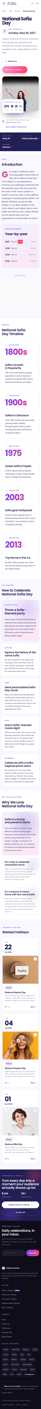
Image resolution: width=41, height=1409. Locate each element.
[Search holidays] (32, 3)
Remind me (12, 61)
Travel (19, 1374)
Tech (11, 1374)
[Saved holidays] (37, 3)
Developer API (20, 1212)
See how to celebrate (13, 70)
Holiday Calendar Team (13, 122)
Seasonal (23, 1369)
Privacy (18, 1405)
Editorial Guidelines (8, 1405)
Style (4, 1374)
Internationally (29, 138)
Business (26, 1349)
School (14, 1369)
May (10, 11)
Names (6, 147)
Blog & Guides (7, 1337)
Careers (35, 1349)
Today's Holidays (10, 1290)
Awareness (15, 1349)
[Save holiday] (35, 959)
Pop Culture (15, 1364)
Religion (5, 1369)
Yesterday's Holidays (9, 1299)
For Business (6, 1328)
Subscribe (32, 1253)
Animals (5, 1349)
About (4, 1319)
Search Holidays (7, 1307)
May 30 (17, 11)
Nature (5, 1364)
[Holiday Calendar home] (12, 3)
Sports (32, 1369)
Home (4, 11)
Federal (14, 1354)
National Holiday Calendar (11, 1303)
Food (22, 1354)
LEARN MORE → (7, 1393)
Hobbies (14, 1359)
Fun (29, 1354)
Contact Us (6, 1324)
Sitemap (24, 1405)
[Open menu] (4, 3)
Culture (5, 1354)
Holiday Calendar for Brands (19, 1205)
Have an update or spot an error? (16, 127)
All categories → (30, 1374)
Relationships (27, 1364)
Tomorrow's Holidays (9, 1295)
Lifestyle (23, 1359)
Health (5, 1359)
